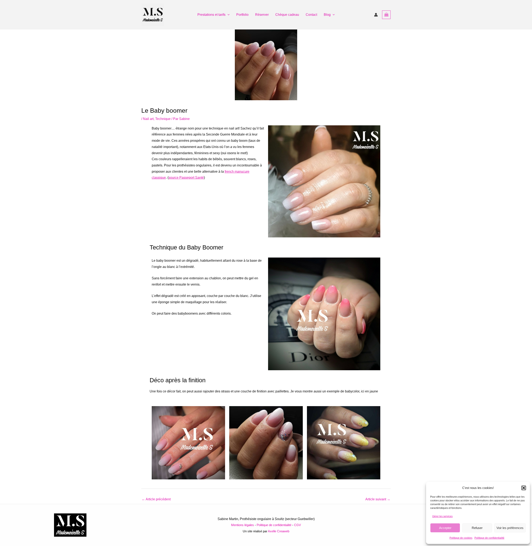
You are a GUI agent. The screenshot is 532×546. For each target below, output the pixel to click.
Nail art (148, 119)
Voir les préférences (509, 528)
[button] (524, 488)
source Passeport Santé (186, 177)
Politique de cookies (460, 537)
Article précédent (156, 499)
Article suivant (377, 499)
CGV (297, 525)
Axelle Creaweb (278, 531)
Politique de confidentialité (489, 537)
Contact (311, 14)
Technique (163, 119)
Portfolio (242, 14)
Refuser (477, 528)
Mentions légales (242, 525)
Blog (327, 14)
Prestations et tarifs (211, 14)
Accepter (445, 528)
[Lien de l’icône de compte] (376, 15)
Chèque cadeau (287, 14)
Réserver (262, 14)
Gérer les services (442, 516)
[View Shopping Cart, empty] (386, 14)
